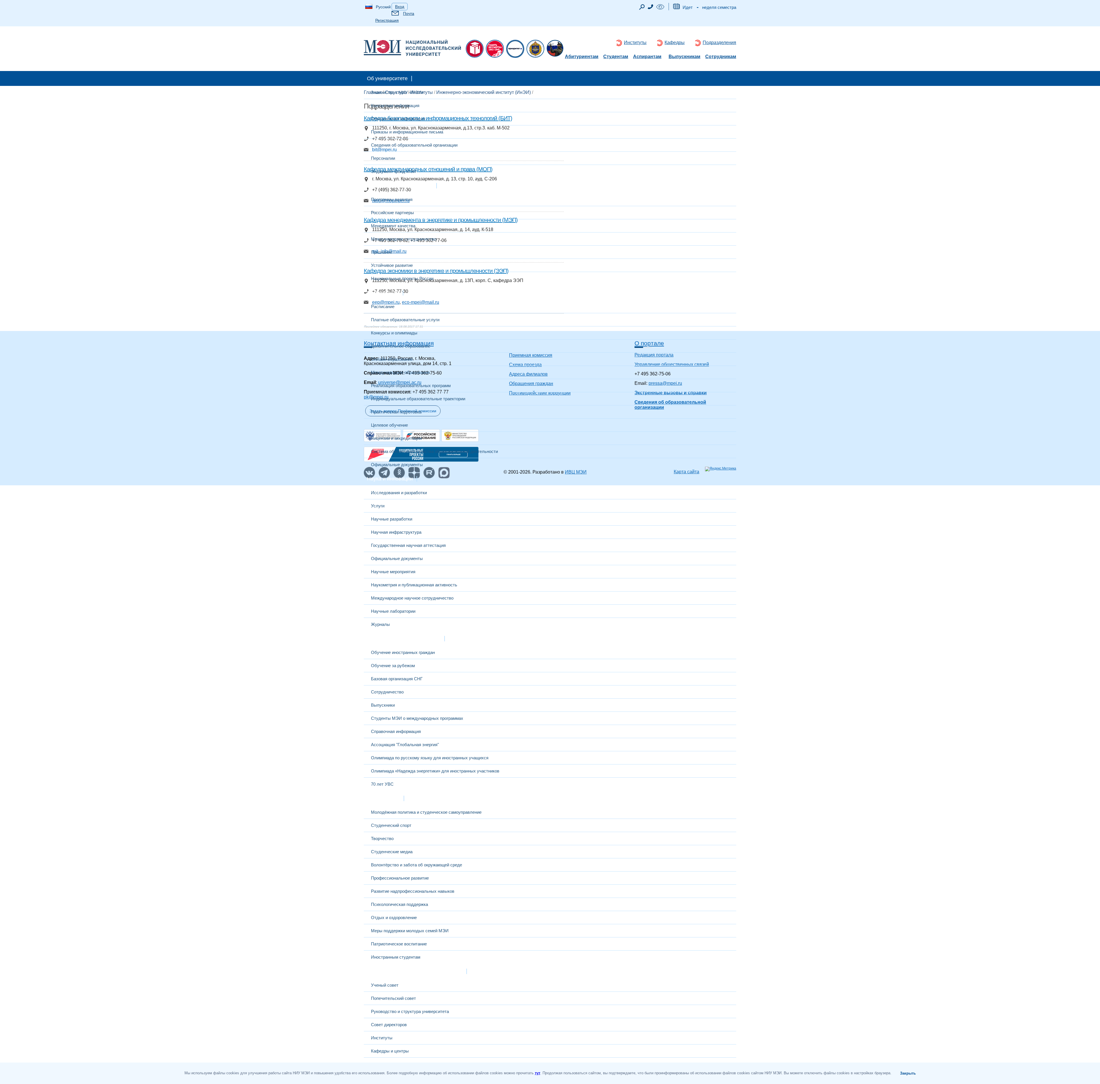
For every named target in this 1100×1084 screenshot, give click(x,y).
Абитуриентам (581, 56)
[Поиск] (642, 8)
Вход (399, 6)
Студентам (615, 56)
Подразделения (719, 42)
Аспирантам (647, 56)
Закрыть (908, 1073)
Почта (408, 13)
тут (537, 1073)
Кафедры (675, 42)
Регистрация (387, 20)
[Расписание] (676, 7)
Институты (635, 42)
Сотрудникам (720, 56)
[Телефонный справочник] (650, 7)
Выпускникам (684, 56)
